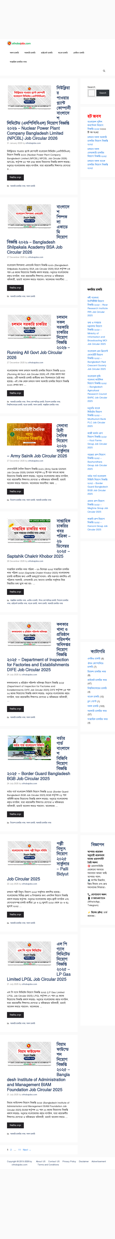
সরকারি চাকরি (29, 52)
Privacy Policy (69, 1161)
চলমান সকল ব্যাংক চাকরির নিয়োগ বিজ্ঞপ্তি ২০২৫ (98, 165)
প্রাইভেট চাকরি (46, 52)
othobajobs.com (19, 1164)
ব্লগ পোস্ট (92, 701)
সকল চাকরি (14, 52)
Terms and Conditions (48, 1164)
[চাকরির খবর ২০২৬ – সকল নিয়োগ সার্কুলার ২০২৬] (20, 43)
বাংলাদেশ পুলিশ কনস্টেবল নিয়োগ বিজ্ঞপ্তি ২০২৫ (95, 125)
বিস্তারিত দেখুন (15, 177)
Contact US (54, 1161)
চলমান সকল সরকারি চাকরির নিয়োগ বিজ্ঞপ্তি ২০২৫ (98, 141)
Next (27, 1149)
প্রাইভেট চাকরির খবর (19, 603)
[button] (104, 71)
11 (19, 1149)
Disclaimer (84, 1161)
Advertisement (99, 1161)
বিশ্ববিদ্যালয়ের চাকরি (14, 404)
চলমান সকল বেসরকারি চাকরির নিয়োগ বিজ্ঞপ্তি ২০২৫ (97, 153)
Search (91, 87)
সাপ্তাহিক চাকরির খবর (18, 62)
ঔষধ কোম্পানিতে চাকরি (35, 401)
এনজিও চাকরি (78, 52)
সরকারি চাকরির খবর (17, 186)
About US (40, 1161)
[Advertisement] (57, 19)
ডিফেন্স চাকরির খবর (52, 401)
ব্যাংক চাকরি (63, 52)
